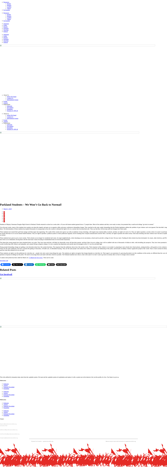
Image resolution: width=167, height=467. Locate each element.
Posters (9, 3)
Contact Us (10, 98)
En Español (6, 10)
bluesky (5, 27)
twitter (5, 25)
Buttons (9, 5)
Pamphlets (10, 109)
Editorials (9, 106)
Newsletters (10, 107)
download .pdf (4, 260)
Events (5, 101)
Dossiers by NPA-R (12, 110)
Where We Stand (11, 96)
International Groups (12, 100)
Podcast (5, 31)
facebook (6, 28)
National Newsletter (8, 387)
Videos (9, 8)
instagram (6, 23)
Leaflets (9, 7)
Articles (5, 103)
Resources (6, 2)
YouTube (6, 30)
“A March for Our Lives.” (36, 257)
